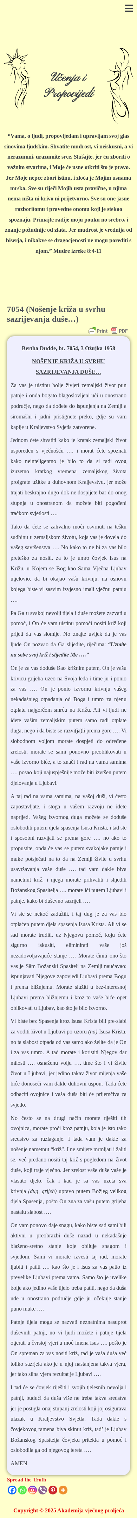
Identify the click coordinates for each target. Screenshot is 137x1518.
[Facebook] (12, 1490)
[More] (63, 1490)
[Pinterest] (52, 1490)
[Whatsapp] (22, 1490)
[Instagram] (32, 1490)
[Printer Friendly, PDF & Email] (108, 331)
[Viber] (42, 1490)
